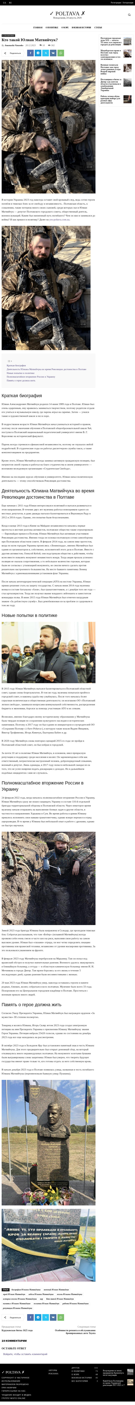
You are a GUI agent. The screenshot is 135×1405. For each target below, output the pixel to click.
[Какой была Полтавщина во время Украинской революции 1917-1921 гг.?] (130, 1382)
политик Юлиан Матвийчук (46, 1303)
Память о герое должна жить (21, 380)
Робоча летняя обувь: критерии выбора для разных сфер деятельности (110, 99)
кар (41, 1299)
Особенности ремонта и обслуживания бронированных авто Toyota (75, 1331)
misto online (17, 1398)
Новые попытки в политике (20, 373)
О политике (8, 36)
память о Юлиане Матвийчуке (16, 1303)
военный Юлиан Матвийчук (56, 1290)
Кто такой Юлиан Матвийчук (60, 1299)
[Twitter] (45, 53)
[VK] (53, 53)
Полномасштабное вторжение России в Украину (31, 377)
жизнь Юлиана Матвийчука (69, 1294)
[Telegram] (38, 53)
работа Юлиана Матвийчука (76, 1303)
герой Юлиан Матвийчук (14, 1294)
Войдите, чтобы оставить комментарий (25, 1354)
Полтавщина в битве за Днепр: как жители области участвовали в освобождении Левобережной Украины (111, 85)
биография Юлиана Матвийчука (26, 1290)
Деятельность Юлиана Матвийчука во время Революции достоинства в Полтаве (46, 369)
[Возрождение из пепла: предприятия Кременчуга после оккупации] (130, 1372)
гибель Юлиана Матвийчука (41, 1294)
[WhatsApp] (60, 53)
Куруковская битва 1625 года (17, 1330)
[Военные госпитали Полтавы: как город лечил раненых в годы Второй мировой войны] (127, 68)
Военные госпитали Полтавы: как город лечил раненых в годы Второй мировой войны (111, 69)
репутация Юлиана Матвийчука (17, 1308)
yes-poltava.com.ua (59, 219)
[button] (129, 15)
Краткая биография (16, 365)
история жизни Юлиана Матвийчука (20, 1299)
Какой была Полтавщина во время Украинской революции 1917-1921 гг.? (113, 1383)
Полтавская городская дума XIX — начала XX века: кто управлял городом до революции (111, 41)
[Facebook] (30, 53)
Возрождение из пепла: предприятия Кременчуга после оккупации (113, 1372)
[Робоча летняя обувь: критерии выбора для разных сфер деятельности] (127, 99)
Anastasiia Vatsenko (14, 45)
